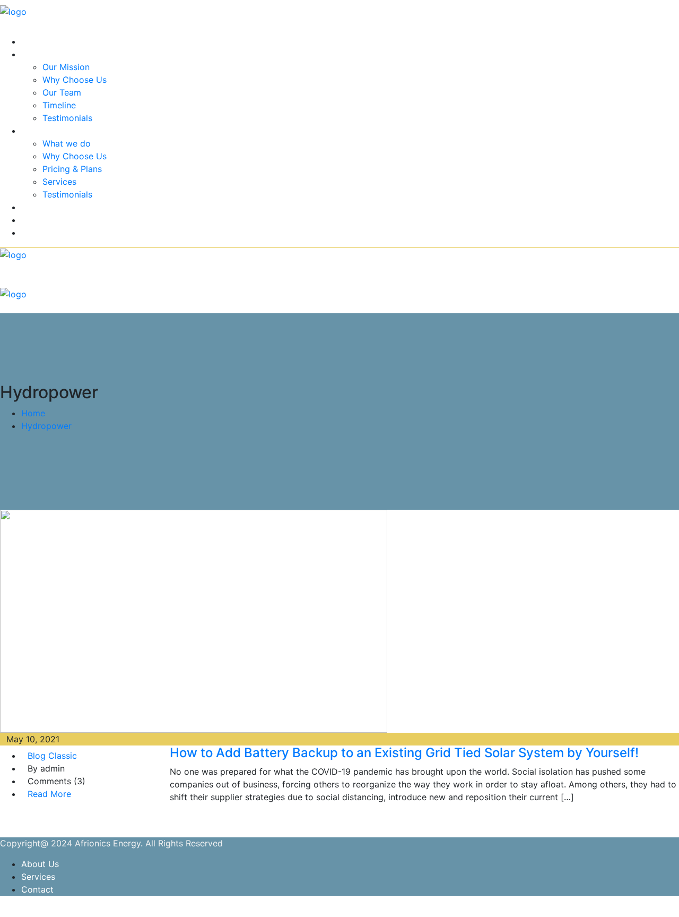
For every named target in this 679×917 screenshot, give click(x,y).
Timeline (59, 105)
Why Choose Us (74, 79)
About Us (40, 54)
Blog (30, 220)
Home (33, 41)
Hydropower (46, 426)
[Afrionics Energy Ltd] (13, 10)
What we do (66, 143)
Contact (37, 232)
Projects (37, 207)
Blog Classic (52, 755)
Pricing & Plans (72, 169)
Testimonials (67, 118)
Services (38, 130)
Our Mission (66, 67)
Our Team (61, 92)
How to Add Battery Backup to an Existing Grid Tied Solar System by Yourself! (404, 752)
